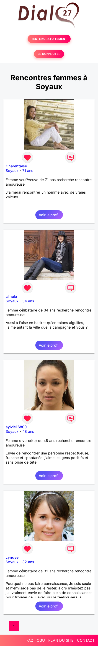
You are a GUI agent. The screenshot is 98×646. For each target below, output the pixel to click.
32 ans (28, 562)
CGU (41, 640)
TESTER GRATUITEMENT (49, 39)
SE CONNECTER (49, 54)
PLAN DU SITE (61, 640)
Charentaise (16, 166)
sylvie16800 (16, 427)
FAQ (29, 640)
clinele (11, 296)
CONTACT (86, 640)
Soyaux (12, 170)
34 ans (28, 301)
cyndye (12, 557)
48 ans (28, 431)
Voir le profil (49, 215)
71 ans (27, 170)
